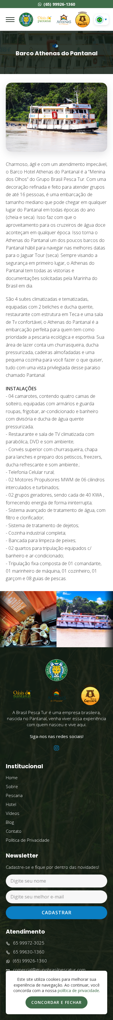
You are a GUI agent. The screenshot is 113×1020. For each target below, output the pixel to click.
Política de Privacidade (28, 840)
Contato (13, 831)
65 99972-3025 (28, 943)
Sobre (12, 786)
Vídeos (12, 813)
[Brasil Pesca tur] (26, 19)
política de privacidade (78, 990)
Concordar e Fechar (56, 1002)
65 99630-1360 (28, 952)
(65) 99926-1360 (58, 4)
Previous (4, 619)
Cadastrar (57, 912)
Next (109, 619)
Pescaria (14, 795)
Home (12, 777)
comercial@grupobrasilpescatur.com (49, 969)
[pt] (99, 20)
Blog (10, 822)
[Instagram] (56, 748)
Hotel (11, 804)
